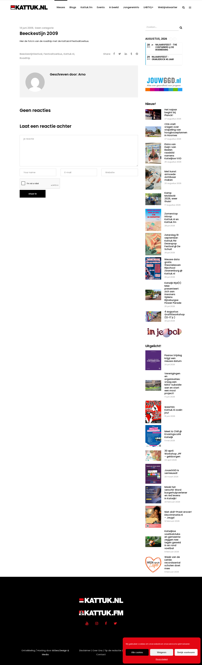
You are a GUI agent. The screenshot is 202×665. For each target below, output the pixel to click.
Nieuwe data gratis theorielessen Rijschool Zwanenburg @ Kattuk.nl (173, 266)
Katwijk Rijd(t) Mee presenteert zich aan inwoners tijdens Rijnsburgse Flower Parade (172, 292)
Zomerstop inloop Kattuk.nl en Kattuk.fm (171, 218)
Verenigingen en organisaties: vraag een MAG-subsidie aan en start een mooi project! (172, 383)
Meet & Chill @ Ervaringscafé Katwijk (173, 434)
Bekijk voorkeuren (186, 652)
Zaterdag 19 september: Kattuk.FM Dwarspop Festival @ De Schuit (172, 242)
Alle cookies (137, 652)
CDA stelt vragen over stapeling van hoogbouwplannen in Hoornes (175, 129)
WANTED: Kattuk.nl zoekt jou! (173, 409)
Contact (101, 654)
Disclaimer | (85, 650)
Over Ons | (98, 650)
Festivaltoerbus (53, 54)
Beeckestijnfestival (31, 54)
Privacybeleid (162, 659)
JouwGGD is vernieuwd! (171, 472)
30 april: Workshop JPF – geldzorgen (172, 453)
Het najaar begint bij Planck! (170, 112)
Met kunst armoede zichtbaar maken (170, 176)
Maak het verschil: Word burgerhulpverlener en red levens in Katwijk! (175, 492)
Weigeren (161, 652)
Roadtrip (25, 58)
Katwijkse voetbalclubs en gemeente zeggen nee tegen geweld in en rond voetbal (172, 539)
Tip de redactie (112, 650)
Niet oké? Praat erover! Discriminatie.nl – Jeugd (178, 514)
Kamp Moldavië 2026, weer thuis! (170, 197)
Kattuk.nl (69, 54)
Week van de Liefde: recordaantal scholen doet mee (172, 562)
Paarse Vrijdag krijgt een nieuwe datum (173, 358)
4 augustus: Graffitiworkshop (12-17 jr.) (174, 314)
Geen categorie (44, 28)
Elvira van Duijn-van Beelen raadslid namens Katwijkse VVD (172, 151)
